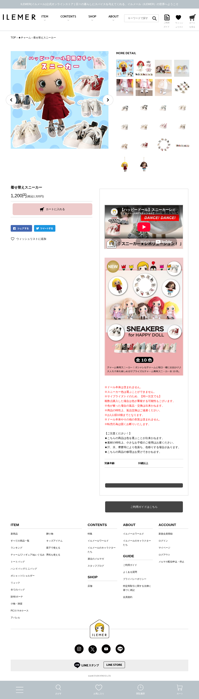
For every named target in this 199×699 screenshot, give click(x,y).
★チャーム (24, 37)
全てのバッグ (18, 589)
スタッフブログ (96, 565)
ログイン (163, 540)
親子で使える (53, 547)
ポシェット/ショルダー (23, 575)
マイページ (164, 547)
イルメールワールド (98, 540)
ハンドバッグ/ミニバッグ (24, 568)
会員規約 (127, 597)
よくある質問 (130, 572)
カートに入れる (55, 209)
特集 (90, 533)
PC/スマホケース (20, 610)
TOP (13, 37)
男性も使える (53, 554)
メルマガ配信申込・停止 (171, 561)
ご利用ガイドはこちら (144, 506)
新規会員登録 (166, 533)
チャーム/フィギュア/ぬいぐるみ (28, 554)
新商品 (14, 533)
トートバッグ (18, 561)
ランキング (16, 547)
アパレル (15, 617)
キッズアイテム (54, 540)
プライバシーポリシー (134, 579)
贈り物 (49, 533)
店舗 (90, 586)
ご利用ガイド (130, 565)
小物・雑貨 (16, 603)
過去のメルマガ (96, 558)
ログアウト (164, 554)
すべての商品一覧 (20, 540)
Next (108, 100)
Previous (11, 100)
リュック (15, 582)
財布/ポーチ (17, 596)
